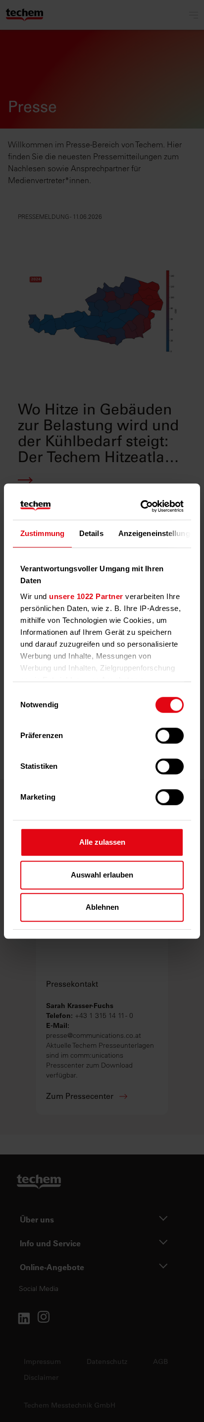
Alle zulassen (102, 842)
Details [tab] (91, 533)
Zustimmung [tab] (42, 533)
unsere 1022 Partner (86, 596)
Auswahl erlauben (102, 875)
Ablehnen (102, 907)
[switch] (169, 736)
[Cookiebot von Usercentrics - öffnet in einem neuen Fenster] (142, 506)
